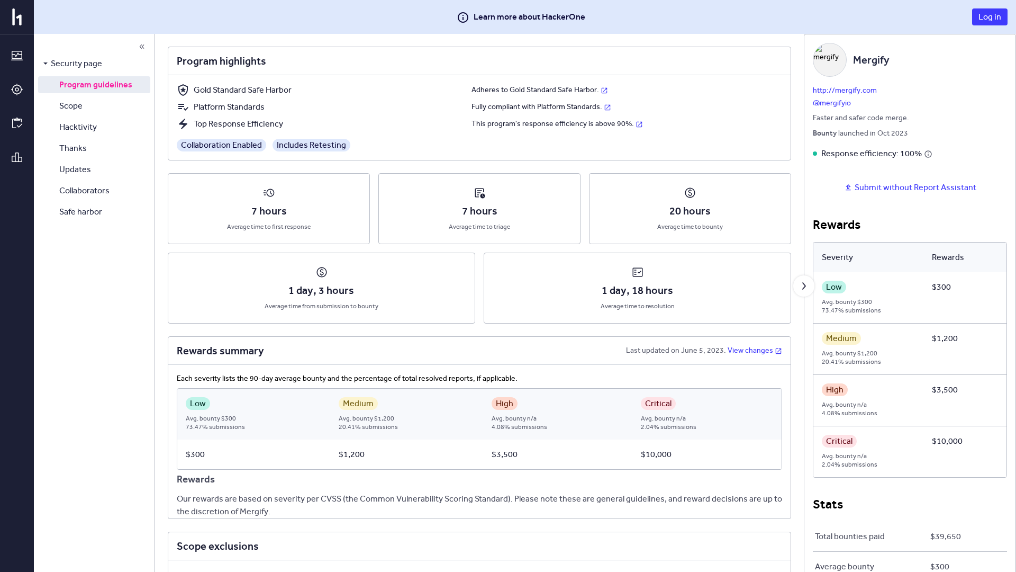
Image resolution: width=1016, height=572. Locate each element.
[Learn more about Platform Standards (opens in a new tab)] (607, 106)
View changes (750, 350)
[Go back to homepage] (16, 16)
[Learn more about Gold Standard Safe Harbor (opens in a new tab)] (604, 89)
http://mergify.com (845, 90)
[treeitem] (94, 63)
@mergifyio (832, 103)
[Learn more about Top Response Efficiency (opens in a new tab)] (639, 123)
